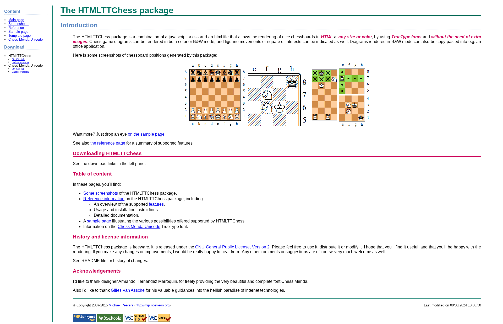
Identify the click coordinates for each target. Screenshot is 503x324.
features (156, 204)
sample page (99, 221)
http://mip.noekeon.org (152, 305)
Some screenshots (100, 193)
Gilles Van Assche (128, 290)
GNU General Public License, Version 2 (232, 247)
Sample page (18, 32)
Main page (16, 20)
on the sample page (146, 134)
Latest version (20, 62)
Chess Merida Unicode (25, 39)
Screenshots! (18, 24)
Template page (19, 36)
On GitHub (18, 59)
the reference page (107, 143)
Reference (16, 28)
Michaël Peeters (121, 305)
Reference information (103, 198)
